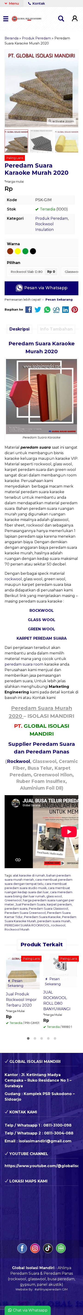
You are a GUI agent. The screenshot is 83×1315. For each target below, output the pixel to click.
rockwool (13, 579)
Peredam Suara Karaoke (42, 917)
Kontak (38, 3)
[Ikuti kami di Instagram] (35, 1252)
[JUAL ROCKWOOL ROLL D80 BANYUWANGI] (60, 970)
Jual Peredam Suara (30, 904)
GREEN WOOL (41, 629)
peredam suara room (24, 664)
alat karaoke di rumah (29, 875)
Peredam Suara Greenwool (25, 913)
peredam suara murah (53, 921)
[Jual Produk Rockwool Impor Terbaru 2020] (23, 971)
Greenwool (13, 900)
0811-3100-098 (57, 1125)
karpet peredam (59, 904)
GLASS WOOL (41, 620)
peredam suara (16, 908)
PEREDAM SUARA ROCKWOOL (27, 925)
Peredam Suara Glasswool (48, 908)
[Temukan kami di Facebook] (22, 1252)
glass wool (54, 896)
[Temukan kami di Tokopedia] (61, 1252)
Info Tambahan (56, 329)
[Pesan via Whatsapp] (10, 956)
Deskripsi (19, 329)
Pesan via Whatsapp (45, 287)
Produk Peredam (51, 218)
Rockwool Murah (17, 929)
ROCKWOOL (42, 610)
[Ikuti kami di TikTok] (48, 1252)
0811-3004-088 (58, 1133)
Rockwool (18, 761)
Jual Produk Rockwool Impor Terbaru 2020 (21, 999)
